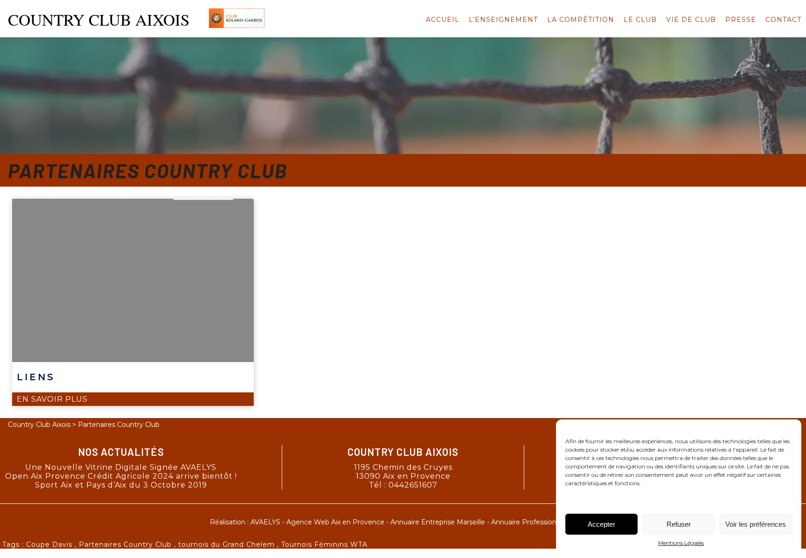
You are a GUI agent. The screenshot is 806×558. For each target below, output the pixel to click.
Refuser (679, 524)
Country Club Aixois (39, 424)
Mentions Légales (681, 542)
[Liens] (133, 280)
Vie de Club (691, 19)
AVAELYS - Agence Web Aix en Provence (317, 522)
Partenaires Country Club (125, 544)
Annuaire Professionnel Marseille (544, 522)
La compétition (580, 19)
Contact (783, 19)
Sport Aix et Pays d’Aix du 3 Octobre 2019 (121, 485)
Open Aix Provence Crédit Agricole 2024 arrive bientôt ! (121, 476)
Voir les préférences (755, 524)
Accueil (442, 19)
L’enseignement (503, 19)
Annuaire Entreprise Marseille (437, 522)
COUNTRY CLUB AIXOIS (98, 19)
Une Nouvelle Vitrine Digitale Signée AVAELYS (120, 467)
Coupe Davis (49, 544)
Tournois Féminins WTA (324, 544)
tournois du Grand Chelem (226, 544)
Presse (740, 19)
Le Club (640, 19)
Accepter (601, 524)
